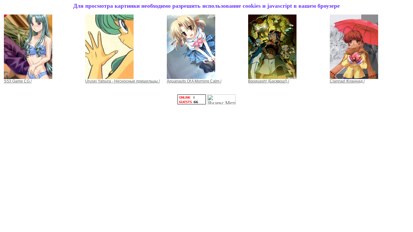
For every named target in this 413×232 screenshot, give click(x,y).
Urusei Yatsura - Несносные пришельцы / (122, 81)
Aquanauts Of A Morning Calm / (194, 81)
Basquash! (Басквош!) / (268, 81)
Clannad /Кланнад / (347, 81)
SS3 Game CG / (18, 81)
